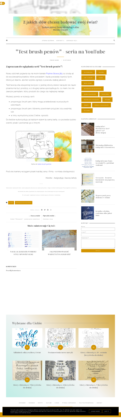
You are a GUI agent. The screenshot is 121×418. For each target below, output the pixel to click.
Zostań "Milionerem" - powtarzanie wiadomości (25, 219)
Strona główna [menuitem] (48, 40)
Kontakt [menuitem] (59, 40)
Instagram (22, 403)
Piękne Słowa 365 (54, 73)
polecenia (105, 94)
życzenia (87, 110)
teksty (86, 105)
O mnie (57, 403)
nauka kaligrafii (90, 94)
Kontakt (99, 403)
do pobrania (88, 72)
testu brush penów (44, 164)
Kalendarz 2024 (48, 219)
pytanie (107, 99)
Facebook (32, 403)
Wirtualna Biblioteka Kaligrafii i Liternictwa (105, 146)
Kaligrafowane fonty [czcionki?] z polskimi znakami (105, 163)
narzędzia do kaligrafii (23, 202)
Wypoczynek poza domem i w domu (103, 196)
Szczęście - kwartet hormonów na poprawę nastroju (105, 180)
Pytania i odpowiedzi (69, 403)
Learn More (95, 411)
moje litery (88, 83)
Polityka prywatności (86, 403)
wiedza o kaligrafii (102, 105)
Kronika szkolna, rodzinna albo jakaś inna (104, 213)
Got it (106, 411)
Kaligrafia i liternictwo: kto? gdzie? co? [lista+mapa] (103, 129)
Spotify (40, 403)
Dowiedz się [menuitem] (71, 40)
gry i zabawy (88, 77)
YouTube (49, 403)
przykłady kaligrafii (91, 99)
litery (11, 202)
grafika (101, 72)
